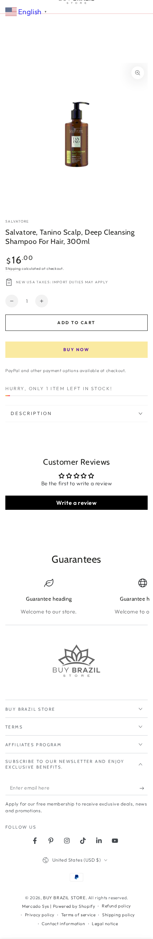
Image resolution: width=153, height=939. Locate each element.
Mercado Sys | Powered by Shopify (58, 906)
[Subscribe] (143, 788)
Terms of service (78, 914)
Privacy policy (39, 914)
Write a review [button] (76, 502)
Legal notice (105, 923)
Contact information (63, 923)
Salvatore (17, 221)
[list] (76, 597)
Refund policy (116, 905)
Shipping (13, 268)
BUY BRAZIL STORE (64, 897)
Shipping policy (118, 914)
